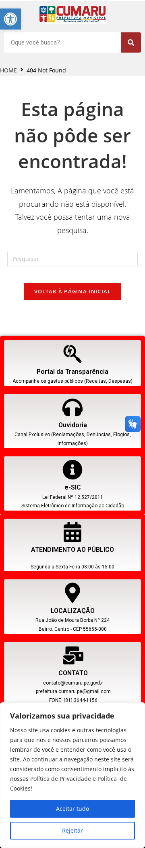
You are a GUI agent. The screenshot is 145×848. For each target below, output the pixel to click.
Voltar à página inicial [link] (72, 291)
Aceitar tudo (72, 808)
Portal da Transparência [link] (72, 371)
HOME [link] (8, 70)
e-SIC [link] (72, 487)
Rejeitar (72, 830)
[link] (10, 19)
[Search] (131, 42)
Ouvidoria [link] (72, 425)
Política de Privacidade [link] (60, 778)
